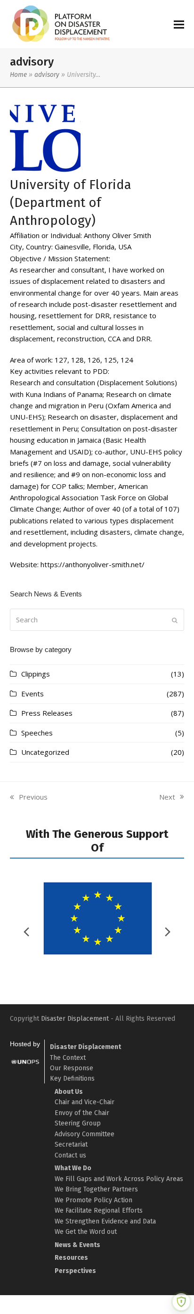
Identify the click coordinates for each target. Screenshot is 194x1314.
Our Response (71, 1068)
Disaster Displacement (75, 1019)
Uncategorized (45, 752)
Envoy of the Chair (82, 1113)
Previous (29, 797)
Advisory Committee (84, 1134)
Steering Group (78, 1123)
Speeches (37, 732)
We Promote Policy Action (93, 1200)
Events (32, 693)
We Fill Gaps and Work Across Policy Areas (119, 1179)
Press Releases (47, 713)
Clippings (35, 673)
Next (167, 797)
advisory (46, 75)
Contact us (70, 1155)
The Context (68, 1058)
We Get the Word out (86, 1232)
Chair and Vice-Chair (84, 1102)
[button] (179, 24)
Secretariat (71, 1144)
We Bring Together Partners (96, 1189)
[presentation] (167, 931)
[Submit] (175, 620)
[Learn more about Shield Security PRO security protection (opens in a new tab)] (181, 1301)
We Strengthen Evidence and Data (105, 1221)
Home (18, 75)
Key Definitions (72, 1078)
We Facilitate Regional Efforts (99, 1211)
